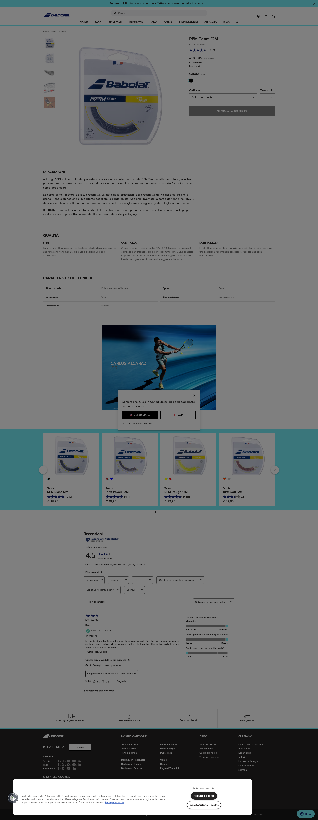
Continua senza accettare (204, 788)
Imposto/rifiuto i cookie (204, 805)
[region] (132, 797)
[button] (12, 798)
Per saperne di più (114, 802)
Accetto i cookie (204, 796)
